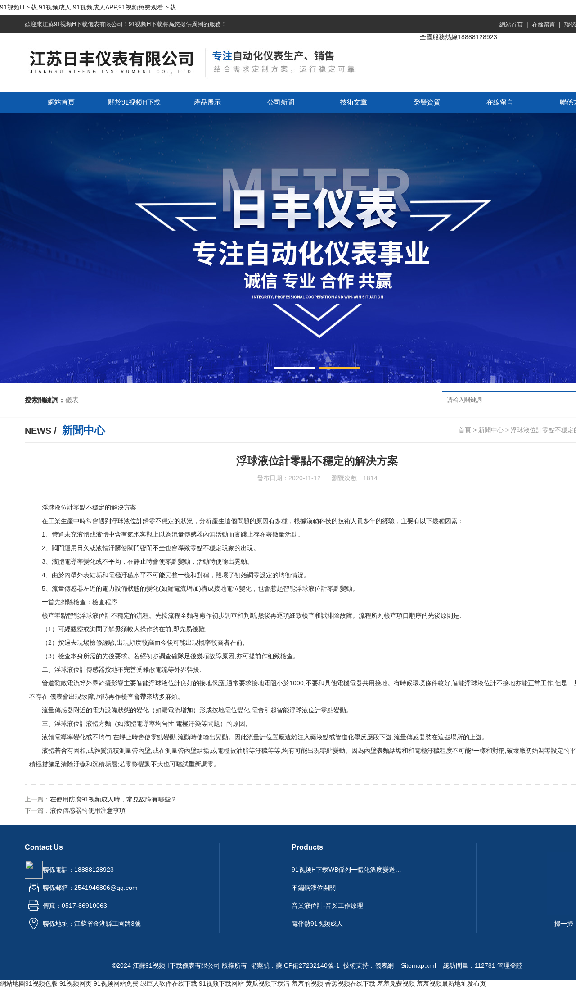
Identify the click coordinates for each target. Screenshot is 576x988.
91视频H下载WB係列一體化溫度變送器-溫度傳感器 (348, 869)
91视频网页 (75, 983)
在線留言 (543, 24)
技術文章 (353, 102)
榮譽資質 (427, 102)
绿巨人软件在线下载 (168, 983)
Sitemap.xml (418, 965)
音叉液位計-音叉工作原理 (327, 905)
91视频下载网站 (221, 983)
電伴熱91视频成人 (317, 923)
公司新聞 (280, 102)
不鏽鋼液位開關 (314, 887)
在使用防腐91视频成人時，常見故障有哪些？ (113, 799)
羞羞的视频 (307, 983)
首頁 (465, 429)
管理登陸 (509, 965)
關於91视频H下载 (134, 102)
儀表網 (384, 965)
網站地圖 (12, 983)
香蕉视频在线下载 (350, 983)
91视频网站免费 (116, 983)
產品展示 (207, 102)
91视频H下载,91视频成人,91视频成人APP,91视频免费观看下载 (88, 7)
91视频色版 (41, 983)
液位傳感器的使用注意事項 (88, 810)
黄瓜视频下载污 (268, 983)
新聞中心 (491, 429)
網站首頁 (511, 24)
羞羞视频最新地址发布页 (451, 983)
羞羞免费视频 (396, 983)
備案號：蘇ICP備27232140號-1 (295, 965)
